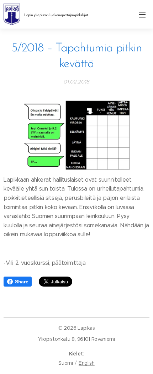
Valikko (142, 14)
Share (21, 281)
